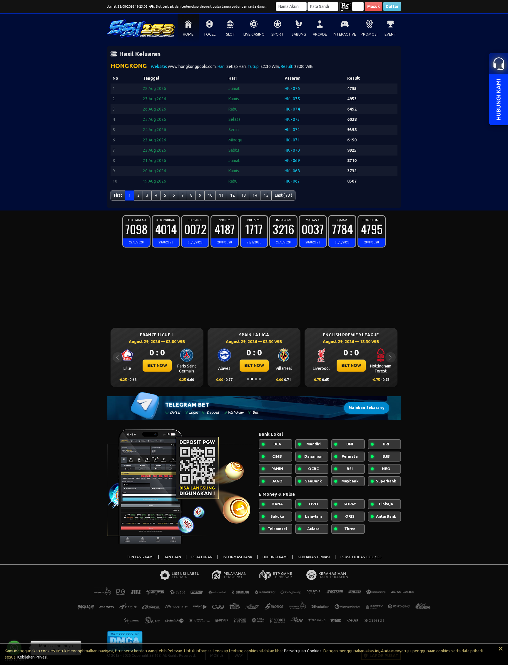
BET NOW (153, 365)
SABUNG (299, 34)
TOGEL (209, 34)
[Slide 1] (248, 379)
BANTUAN (172, 557)
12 (232, 195)
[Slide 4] (260, 379)
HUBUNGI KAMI (275, 557)
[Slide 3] (256, 379)
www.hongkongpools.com (192, 66)
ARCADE (320, 34)
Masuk (373, 6)
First (118, 195)
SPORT (277, 34)
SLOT (230, 34)
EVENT (390, 34)
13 (243, 195)
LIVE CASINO (254, 34)
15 (266, 195)
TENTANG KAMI (140, 557)
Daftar (392, 6)
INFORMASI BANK (237, 557)
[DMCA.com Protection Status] (125, 640)
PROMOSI (369, 34)
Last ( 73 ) (283, 195)
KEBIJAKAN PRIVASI (314, 557)
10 (210, 195)
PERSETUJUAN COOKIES (361, 557)
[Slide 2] (252, 379)
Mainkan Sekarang (367, 408)
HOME (188, 34)
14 (255, 195)
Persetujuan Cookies (303, 651)
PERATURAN (202, 557)
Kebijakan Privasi (32, 657)
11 (221, 195)
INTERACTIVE (344, 34)
